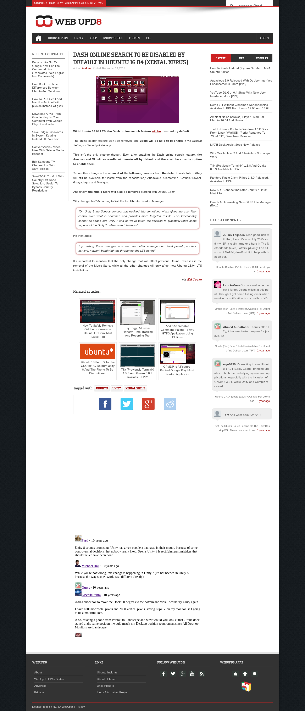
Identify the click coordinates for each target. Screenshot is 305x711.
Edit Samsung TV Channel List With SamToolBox (43, 165)
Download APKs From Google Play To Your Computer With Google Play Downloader (47, 119)
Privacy (39, 692)
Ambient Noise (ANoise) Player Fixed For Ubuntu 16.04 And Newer (237, 118)
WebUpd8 (67, 706)
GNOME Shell (112, 38)
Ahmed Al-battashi (236, 327)
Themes (134, 38)
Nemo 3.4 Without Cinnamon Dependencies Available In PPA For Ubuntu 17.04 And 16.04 (240, 106)
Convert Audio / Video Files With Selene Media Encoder (48, 150)
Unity (78, 38)
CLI (148, 38)
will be (156, 131)
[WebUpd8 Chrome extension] (246, 690)
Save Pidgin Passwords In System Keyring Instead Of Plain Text (47, 135)
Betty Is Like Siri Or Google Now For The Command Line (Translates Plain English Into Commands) (48, 69)
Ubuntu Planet (106, 679)
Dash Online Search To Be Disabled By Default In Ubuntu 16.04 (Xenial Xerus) (130, 58)
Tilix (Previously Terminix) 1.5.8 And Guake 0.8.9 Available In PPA (137, 373)
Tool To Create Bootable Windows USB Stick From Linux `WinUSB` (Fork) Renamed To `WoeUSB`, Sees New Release (239, 132)
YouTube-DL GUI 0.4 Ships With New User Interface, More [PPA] (238, 94)
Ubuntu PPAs (58, 38)
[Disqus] (137, 474)
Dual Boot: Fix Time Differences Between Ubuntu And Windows (46, 87)
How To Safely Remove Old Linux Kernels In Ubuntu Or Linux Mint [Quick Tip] (98, 331)
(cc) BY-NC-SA (52, 706)
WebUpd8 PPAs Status (49, 679)
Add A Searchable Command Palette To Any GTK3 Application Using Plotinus (177, 331)
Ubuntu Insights (107, 672)
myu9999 (229, 364)
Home (38, 38)
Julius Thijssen (234, 235)
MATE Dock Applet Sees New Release (235, 144)
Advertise (40, 685)
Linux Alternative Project (112, 692)
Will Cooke (194, 279)
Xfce (93, 38)
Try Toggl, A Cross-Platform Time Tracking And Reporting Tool (137, 331)
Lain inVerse (231, 285)
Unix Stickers (105, 685)
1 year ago (263, 271)
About (264, 38)
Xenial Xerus (135, 388)
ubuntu (102, 388)
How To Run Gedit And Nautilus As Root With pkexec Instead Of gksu (47, 102)
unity (116, 388)
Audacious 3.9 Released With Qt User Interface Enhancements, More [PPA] (241, 82)
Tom (226, 414)
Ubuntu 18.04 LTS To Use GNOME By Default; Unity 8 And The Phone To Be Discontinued (98, 367)
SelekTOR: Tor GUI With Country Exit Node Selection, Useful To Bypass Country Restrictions (48, 183)
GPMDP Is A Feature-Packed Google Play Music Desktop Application (177, 370)
